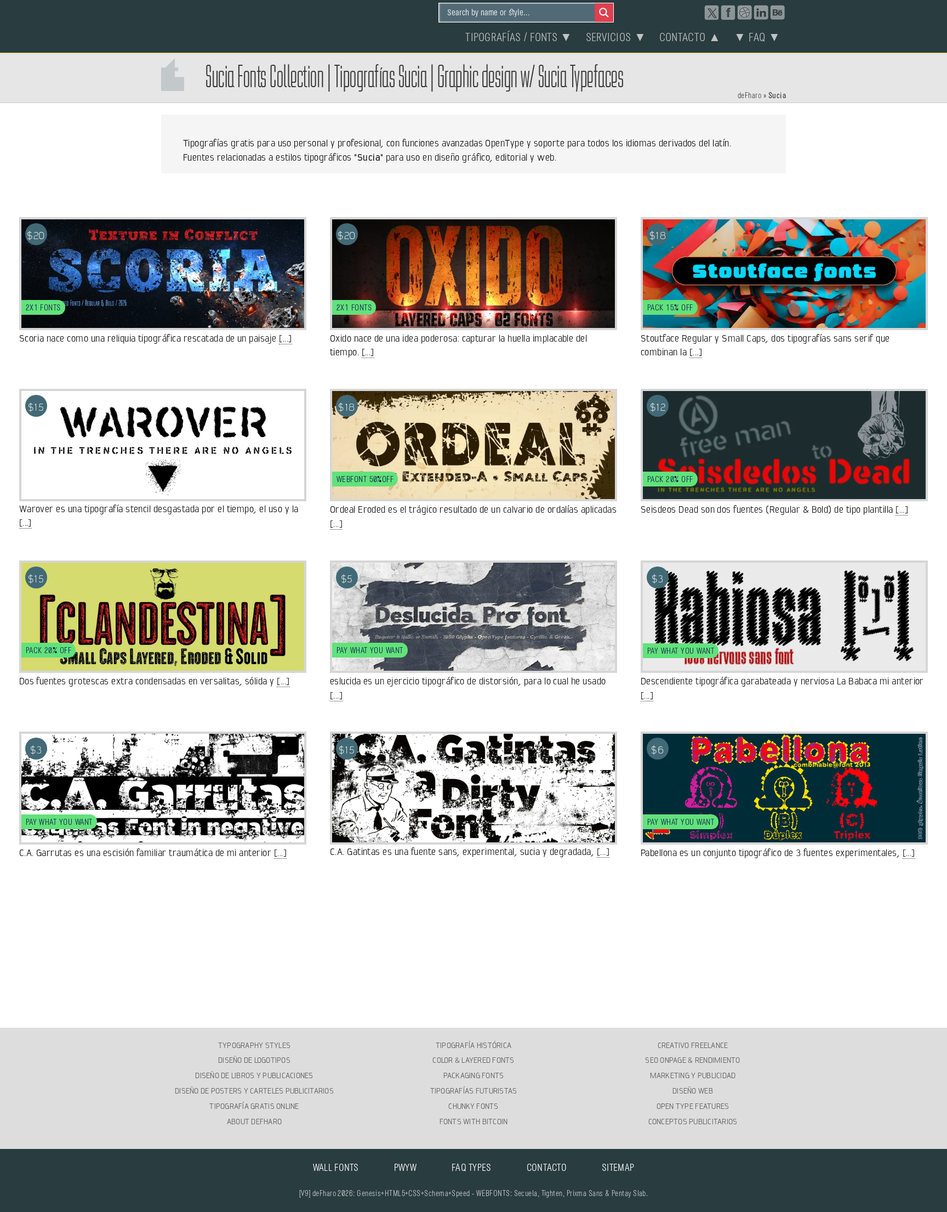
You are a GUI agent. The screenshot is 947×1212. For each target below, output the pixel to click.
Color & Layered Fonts (473, 1060)
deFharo (749, 96)
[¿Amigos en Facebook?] (728, 12)
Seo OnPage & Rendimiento (692, 1060)
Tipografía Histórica (473, 1045)
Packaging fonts (473, 1075)
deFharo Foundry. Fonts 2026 (219, 24)
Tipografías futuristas (473, 1090)
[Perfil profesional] (761, 12)
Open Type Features (693, 1106)
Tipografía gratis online (254, 1106)
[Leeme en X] (712, 12)
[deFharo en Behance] (777, 12)
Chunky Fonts (473, 1106)
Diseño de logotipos (254, 1060)
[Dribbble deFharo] (745, 12)
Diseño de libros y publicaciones (254, 1075)
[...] (285, 338)
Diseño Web (692, 1090)
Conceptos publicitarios (693, 1121)
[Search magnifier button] (604, 12)
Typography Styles (254, 1045)
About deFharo (254, 1121)
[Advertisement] (473, 944)
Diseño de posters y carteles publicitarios (254, 1090)
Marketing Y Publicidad (693, 1075)
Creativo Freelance (693, 1045)
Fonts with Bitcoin (474, 1121)
